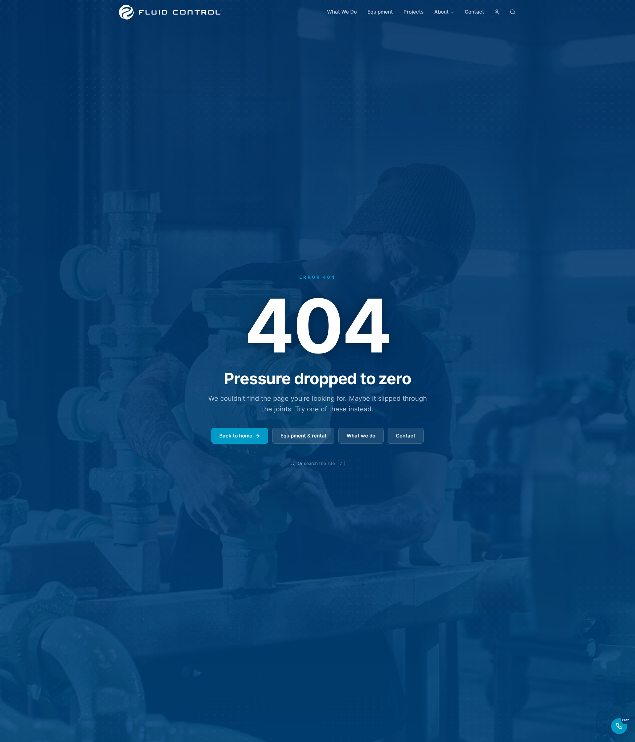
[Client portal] (497, 12)
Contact (474, 12)
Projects (413, 12)
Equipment (380, 12)
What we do (361, 436)
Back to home (235, 436)
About (441, 12)
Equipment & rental (303, 436)
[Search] (513, 12)
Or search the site (320, 463)
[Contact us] (619, 726)
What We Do (342, 12)
